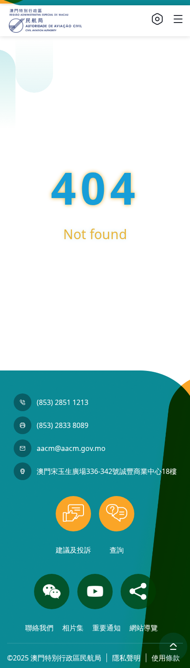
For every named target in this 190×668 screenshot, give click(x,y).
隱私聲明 (126, 658)
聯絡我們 (40, 628)
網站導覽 (143, 628)
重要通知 (107, 628)
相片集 (73, 628)
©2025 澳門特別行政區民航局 (54, 658)
